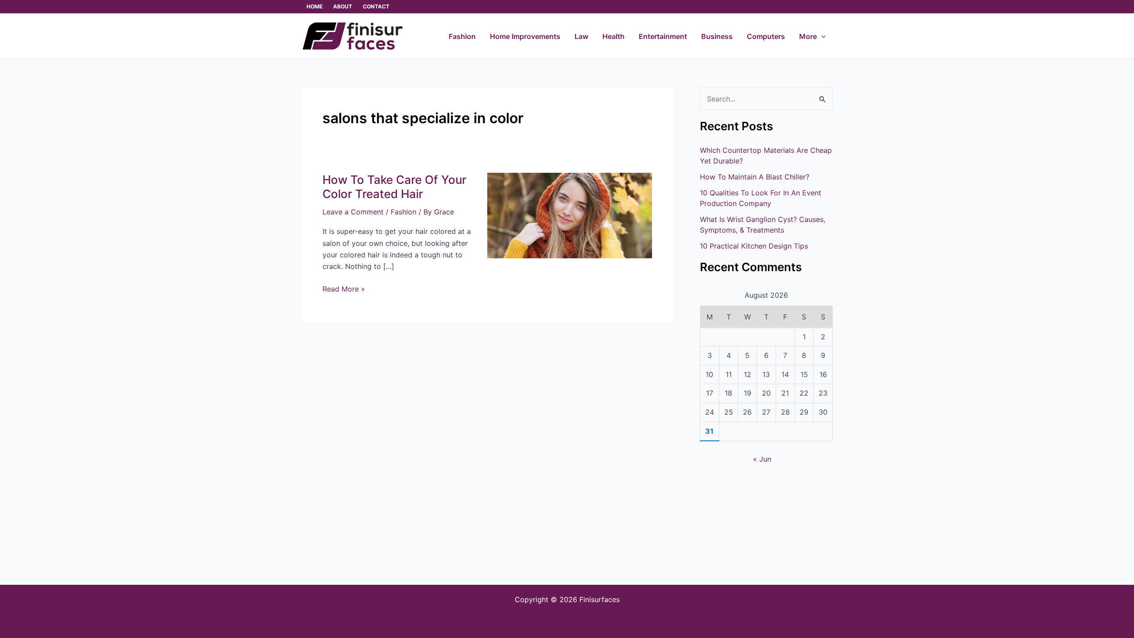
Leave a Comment (353, 211)
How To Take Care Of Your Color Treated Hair (394, 187)
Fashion (403, 211)
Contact (376, 6)
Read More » (343, 288)
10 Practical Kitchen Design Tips (754, 245)
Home (314, 6)
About (342, 6)
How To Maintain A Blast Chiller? (754, 176)
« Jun (762, 459)
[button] (821, 36)
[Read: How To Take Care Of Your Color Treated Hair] (569, 214)
